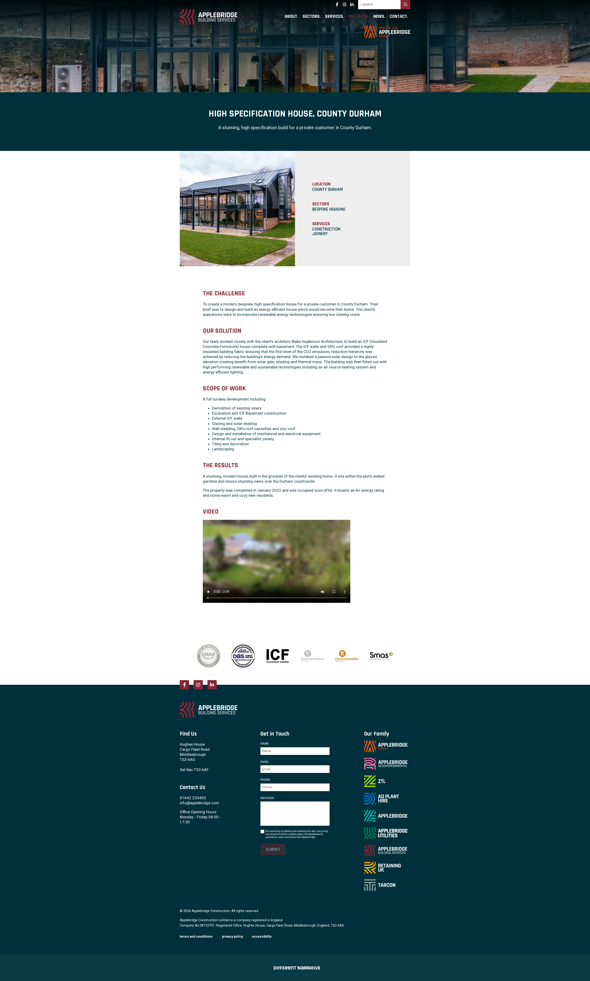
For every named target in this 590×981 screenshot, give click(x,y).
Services (334, 16)
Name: (264, 743)
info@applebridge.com (199, 803)
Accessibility (261, 936)
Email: (265, 761)
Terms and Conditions (196, 936)
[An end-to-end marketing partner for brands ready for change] (295, 967)
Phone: (265, 779)
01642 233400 (193, 798)
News (378, 16)
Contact (398, 16)
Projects (358, 16)
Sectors (311, 16)
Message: (267, 798)
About (291, 16)
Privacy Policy (232, 936)
